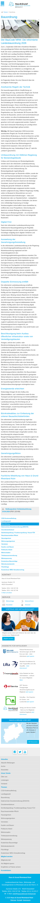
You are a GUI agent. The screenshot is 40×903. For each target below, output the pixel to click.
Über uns (4, 776)
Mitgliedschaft (5, 860)
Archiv (3, 766)
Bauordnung (12, 12)
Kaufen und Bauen (7, 547)
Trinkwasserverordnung (9, 555)
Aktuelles (4, 759)
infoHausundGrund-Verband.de (24, 894)
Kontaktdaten (6, 870)
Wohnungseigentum (8, 541)
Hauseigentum (6, 538)
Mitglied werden (8, 638)
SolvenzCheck (29, 601)
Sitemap (13, 900)
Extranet (27, 605)
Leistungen (5, 780)
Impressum (26, 900)
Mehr (21, 680)
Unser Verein (5, 773)
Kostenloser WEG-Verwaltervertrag (12, 569)
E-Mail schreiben (7, 592)
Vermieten (4, 544)
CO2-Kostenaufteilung (8, 518)
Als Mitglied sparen (7, 863)
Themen (5, 12)
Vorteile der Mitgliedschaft (20, 609)
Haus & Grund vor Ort (20, 720)
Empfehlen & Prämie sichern (11, 867)
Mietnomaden (5, 552)
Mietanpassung (6, 558)
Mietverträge (10, 601)
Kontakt (19, 900)
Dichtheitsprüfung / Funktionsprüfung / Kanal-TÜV (18, 532)
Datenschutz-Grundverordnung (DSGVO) (14, 527)
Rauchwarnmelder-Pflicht (9, 535)
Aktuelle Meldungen (8, 763)
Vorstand (4, 783)
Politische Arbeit (6, 549)
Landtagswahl (6, 521)
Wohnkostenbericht (7, 564)
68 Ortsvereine (33, 742)
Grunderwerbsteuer (7, 529)
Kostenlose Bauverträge (9, 561)
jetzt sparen (30, 656)
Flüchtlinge (5, 567)
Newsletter (9, 605)
